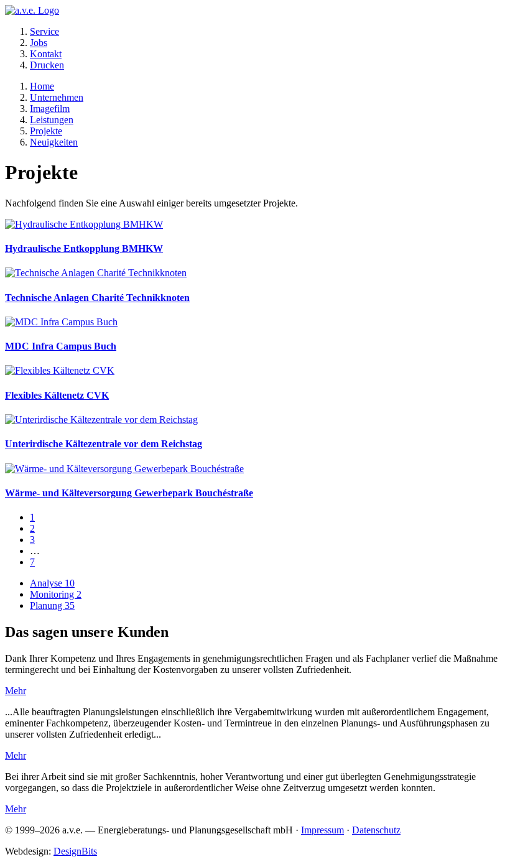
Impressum (322, 830)
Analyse (52, 583)
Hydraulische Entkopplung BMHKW (84, 248)
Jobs (38, 42)
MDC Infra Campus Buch (60, 346)
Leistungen (51, 119)
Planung (52, 605)
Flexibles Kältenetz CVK (57, 395)
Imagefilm (50, 108)
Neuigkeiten (54, 142)
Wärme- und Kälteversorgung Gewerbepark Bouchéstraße (129, 493)
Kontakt (46, 54)
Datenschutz (376, 830)
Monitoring (55, 594)
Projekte (46, 131)
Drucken (47, 65)
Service (44, 31)
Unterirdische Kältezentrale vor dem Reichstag (103, 443)
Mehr (15, 690)
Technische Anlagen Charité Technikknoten (97, 297)
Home (42, 86)
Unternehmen (56, 97)
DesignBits (75, 851)
